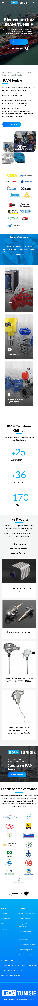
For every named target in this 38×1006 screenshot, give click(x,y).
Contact (4, 929)
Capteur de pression (26, 950)
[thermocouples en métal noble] (19, 614)
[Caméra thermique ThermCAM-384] (19, 571)
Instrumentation (25, 919)
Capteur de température (27, 955)
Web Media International (24, 999)
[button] (3, 2)
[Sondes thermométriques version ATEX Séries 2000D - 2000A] (19, 657)
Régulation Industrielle (27, 913)
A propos (4, 913)
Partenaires (5, 919)
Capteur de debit (25, 932)
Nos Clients (5, 924)
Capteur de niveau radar (27, 944)
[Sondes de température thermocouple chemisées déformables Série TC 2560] (19, 706)
